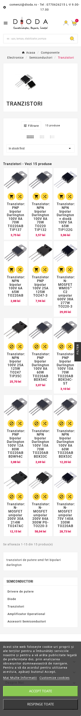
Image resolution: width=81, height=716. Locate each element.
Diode (11, 599)
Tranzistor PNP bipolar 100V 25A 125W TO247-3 (40, 286)
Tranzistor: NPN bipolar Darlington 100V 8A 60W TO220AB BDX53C (66, 443)
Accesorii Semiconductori (26, 621)
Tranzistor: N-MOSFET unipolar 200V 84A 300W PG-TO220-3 (41, 515)
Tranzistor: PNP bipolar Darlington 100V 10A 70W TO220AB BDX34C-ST (66, 368)
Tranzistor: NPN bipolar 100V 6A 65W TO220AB (16, 286)
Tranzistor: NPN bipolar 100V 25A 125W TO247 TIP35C (16, 365)
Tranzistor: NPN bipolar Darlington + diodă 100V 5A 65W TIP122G (66, 217)
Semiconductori (19, 581)
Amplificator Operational (26, 614)
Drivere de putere (20, 591)
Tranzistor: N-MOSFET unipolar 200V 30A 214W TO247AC (16, 515)
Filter (77, 349)
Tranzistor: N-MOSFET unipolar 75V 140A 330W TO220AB (66, 515)
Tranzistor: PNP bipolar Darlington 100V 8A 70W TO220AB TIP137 (16, 217)
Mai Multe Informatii (20, 677)
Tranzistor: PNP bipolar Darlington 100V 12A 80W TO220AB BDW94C (16, 443)
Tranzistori (15, 606)
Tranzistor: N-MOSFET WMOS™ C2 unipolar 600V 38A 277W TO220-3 (66, 291)
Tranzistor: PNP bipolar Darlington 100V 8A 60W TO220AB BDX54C (41, 367)
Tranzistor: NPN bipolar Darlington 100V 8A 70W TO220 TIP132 (41, 217)
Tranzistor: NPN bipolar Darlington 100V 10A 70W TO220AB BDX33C (41, 443)
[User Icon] (66, 23)
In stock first (40, 148)
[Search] (72, 38)
